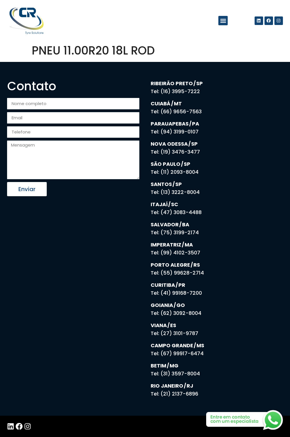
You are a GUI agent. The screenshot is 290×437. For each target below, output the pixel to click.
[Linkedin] (259, 20)
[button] (223, 20)
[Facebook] (269, 20)
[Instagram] (278, 20)
